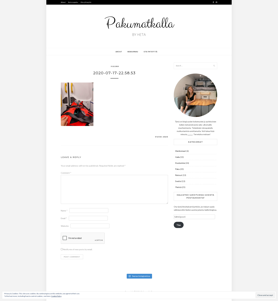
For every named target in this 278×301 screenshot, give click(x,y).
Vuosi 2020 (161, 137)
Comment (66, 173)
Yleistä (178, 187)
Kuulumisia (180, 163)
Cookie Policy (56, 296)
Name (64, 210)
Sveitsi (178, 181)
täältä (190, 134)
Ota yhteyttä (86, 2)
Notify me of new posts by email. (77, 249)
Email (64, 218)
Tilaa (179, 225)
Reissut (178, 175)
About (63, 2)
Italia (177, 157)
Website (65, 226)
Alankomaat (180, 151)
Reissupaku (73, 2)
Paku (177, 169)
